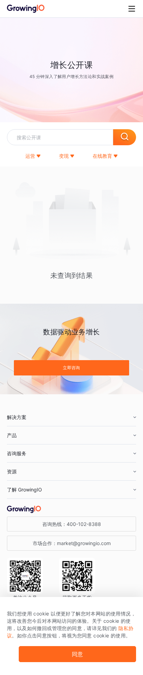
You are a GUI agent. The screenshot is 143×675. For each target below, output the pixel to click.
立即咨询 (71, 367)
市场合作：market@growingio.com (72, 543)
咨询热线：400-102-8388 (71, 524)
